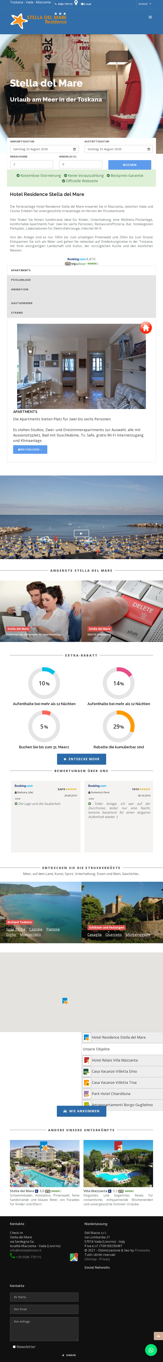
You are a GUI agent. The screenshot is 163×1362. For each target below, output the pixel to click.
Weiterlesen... (31, 449)
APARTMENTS (21, 270)
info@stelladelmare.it (25, 1250)
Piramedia (142, 1250)
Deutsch (143, 4)
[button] (65, 1001)
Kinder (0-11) (67, 156)
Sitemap (90, 1259)
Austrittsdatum (96, 141)
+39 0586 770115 (28, 1257)
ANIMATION (19, 289)
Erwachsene (18, 156)
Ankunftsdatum (22, 141)
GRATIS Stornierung (99, 634)
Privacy (104, 1259)
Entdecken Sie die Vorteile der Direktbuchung (33, 634)
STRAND (17, 312)
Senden (70, 1355)
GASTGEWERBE (22, 303)
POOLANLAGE (21, 280)
